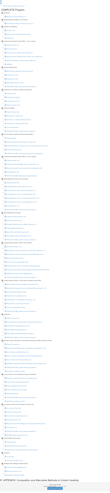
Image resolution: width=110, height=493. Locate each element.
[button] (1, 1)
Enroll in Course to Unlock (55, 488)
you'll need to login (61, 486)
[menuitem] (1, 3)
